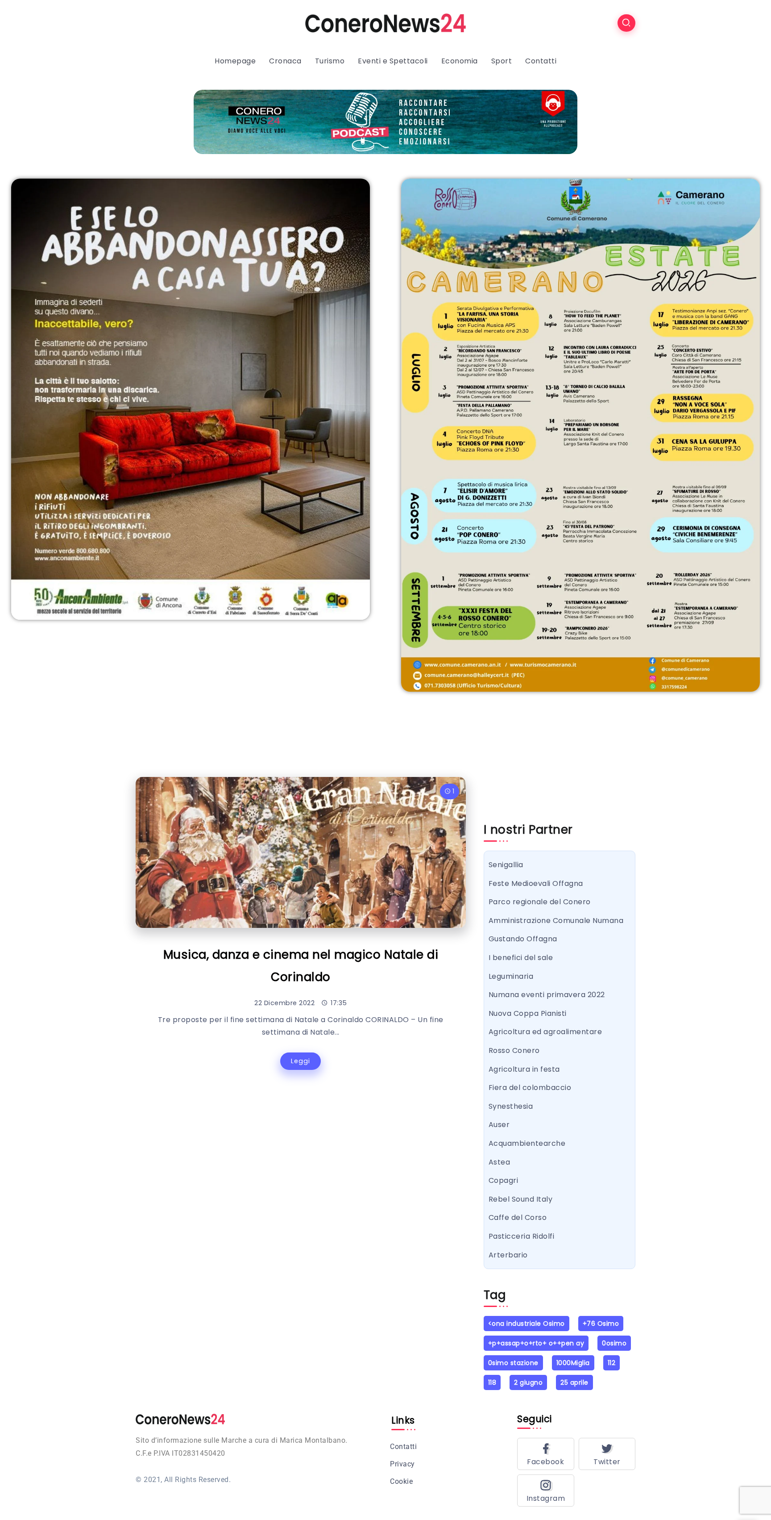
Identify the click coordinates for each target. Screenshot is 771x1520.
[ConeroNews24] (385, 22)
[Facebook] (546, 1454)
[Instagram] (546, 1490)
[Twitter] (607, 1454)
